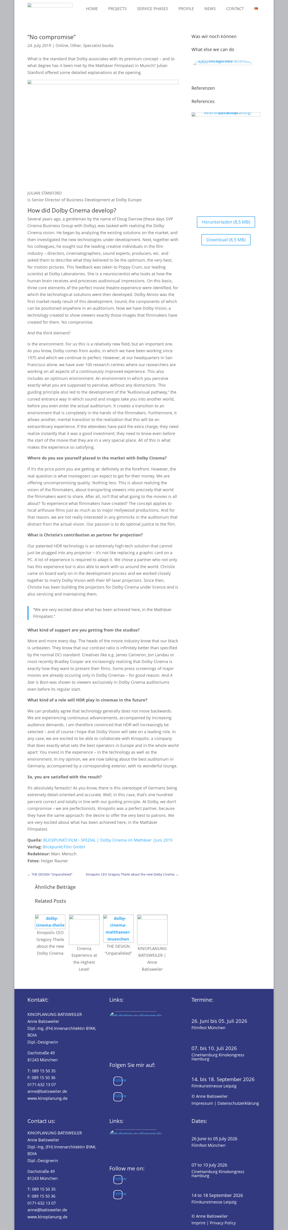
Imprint (198, 1223)
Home (92, 8)
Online (62, 45)
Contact (235, 8)
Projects (117, 8)
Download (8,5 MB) (226, 240)
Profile (186, 8)
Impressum (202, 1103)
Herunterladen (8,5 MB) (226, 222)
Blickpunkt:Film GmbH (64, 846)
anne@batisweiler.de (47, 1091)
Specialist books (98, 45)
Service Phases (152, 8)
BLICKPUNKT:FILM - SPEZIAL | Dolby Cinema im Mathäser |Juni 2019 (107, 840)
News (210, 8)
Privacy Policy (223, 1223)
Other (75, 45)
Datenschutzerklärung (238, 1103)
